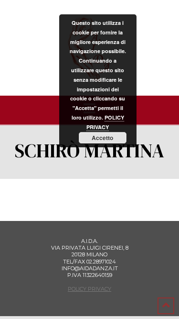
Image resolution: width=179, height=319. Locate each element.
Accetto (102, 137)
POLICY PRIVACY (89, 289)
